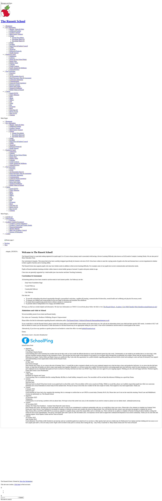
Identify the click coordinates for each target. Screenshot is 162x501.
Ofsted (11, 42)
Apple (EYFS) (13, 93)
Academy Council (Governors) (15, 222)
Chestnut (12, 115)
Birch (11, 108)
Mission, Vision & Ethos (16, 29)
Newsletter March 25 (18, 41)
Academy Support (14, 32)
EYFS (11, 74)
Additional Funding (15, 31)
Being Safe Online (14, 86)
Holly (11, 96)
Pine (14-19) (13, 113)
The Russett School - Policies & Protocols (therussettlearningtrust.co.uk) (88, 320)
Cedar (11, 103)
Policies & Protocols (15, 51)
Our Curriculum (10, 71)
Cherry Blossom (14, 95)
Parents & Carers (11, 54)
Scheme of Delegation (16, 232)
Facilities (12, 44)
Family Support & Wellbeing (18, 68)
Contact (8, 234)
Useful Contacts (14, 66)
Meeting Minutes (14, 228)
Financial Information (15, 227)
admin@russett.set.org (88, 328)
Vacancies (12, 49)
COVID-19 (9, 217)
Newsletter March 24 (18, 39)
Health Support (13, 53)
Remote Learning (14, 85)
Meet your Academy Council (18, 230)
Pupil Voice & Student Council (18, 46)
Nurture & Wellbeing (15, 88)
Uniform (12, 58)
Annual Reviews (14, 69)
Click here (17, 484)
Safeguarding (10, 218)
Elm (10, 105)
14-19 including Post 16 (16, 76)
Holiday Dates (13, 63)
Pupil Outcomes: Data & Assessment (20, 78)
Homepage (9, 26)
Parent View (13, 61)
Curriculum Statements (16, 79)
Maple (11, 98)
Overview (12, 73)
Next (5, 245)
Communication (14, 81)
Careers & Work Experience (17, 83)
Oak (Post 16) (13, 110)
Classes (8, 91)
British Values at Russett (16, 90)
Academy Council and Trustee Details (20, 225)
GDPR (11, 48)
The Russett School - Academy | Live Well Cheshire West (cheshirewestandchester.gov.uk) (130, 307)
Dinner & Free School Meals (18, 59)
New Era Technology (26, 481)
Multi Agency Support (16, 34)
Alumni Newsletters (18, 37)
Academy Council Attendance (18, 223)
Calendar (12, 64)
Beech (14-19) (13, 111)
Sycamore (12, 106)
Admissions (12, 56)
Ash (10, 101)
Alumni (11, 36)
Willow (11, 100)
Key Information (11, 27)
